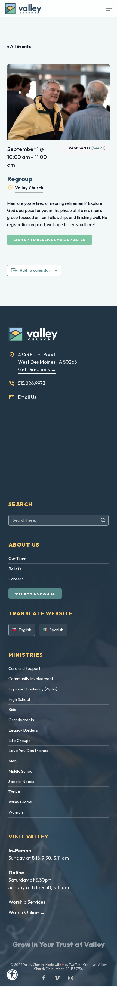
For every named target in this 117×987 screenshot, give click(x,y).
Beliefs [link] (14, 568)
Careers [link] (15, 578)
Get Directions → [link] (37, 369)
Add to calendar (35, 270)
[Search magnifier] (103, 520)
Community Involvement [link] (30, 678)
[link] (12, 975)
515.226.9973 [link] (31, 383)
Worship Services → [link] (29, 902)
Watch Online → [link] (26, 912)
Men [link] (12, 760)
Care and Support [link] (24, 668)
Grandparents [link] (21, 719)
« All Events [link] (19, 46)
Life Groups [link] (19, 740)
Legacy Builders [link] (23, 730)
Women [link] (15, 812)
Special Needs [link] (21, 781)
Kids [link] (12, 709)
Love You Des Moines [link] (28, 750)
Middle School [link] (20, 771)
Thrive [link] (14, 791)
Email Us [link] (27, 397)
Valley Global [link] (20, 801)
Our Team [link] (17, 558)
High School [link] (19, 699)
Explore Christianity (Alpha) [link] (32, 689)
